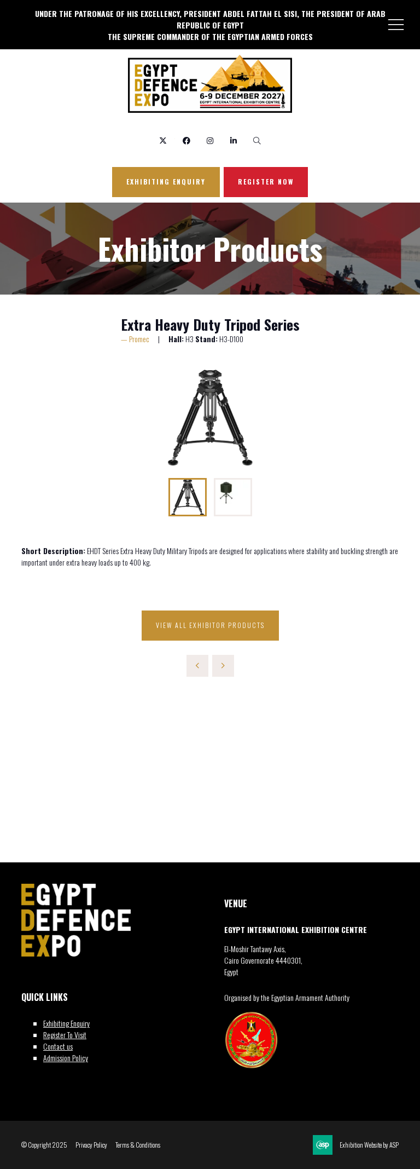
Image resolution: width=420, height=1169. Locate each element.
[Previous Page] (197, 666)
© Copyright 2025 (44, 1145)
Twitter (163, 141)
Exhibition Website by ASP (369, 1145)
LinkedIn (234, 141)
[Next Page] (223, 666)
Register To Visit (64, 1034)
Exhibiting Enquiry (66, 1023)
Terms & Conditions (137, 1145)
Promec (139, 338)
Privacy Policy (91, 1145)
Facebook (187, 141)
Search (257, 141)
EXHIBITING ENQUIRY (166, 181)
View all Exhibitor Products (210, 625)
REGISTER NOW (266, 181)
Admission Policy (65, 1057)
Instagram (210, 141)
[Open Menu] (396, 24)
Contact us (58, 1046)
